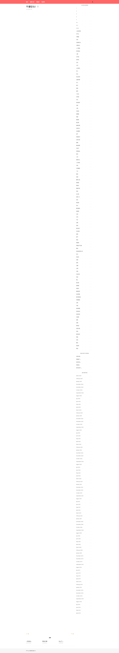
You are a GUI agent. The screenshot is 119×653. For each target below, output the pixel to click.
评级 (77, 305)
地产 (77, 134)
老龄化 (77, 288)
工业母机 (78, 162)
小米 (77, 156)
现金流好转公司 (79, 251)
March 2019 (78, 581)
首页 (27, 1)
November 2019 (79, 558)
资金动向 (78, 311)
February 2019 (79, 584)
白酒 (77, 268)
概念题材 (78, 208)
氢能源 (77, 211)
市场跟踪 (78, 168)
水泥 (77, 214)
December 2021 (79, 487)
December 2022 (79, 453)
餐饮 (77, 342)
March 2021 (78, 513)
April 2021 (78, 510)
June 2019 (78, 573)
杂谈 (77, 199)
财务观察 (78, 308)
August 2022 (79, 464)
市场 (77, 165)
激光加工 (78, 228)
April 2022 (78, 475)
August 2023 (79, 430)
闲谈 (77, 331)
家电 (77, 154)
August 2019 (79, 567)
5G (76, 22)
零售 (77, 337)
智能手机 (78, 188)
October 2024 (79, 390)
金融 (77, 322)
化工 (77, 82)
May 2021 (78, 507)
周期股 (77, 114)
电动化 (77, 257)
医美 (77, 88)
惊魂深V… (78, 365)
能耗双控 (78, 291)
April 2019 (78, 578)
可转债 (77, 111)
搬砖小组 (32, 1)
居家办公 (78, 159)
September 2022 (80, 461)
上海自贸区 (78, 31)
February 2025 (79, 378)
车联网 (77, 317)
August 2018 (79, 601)
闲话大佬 (78, 328)
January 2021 (79, 518)
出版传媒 (78, 79)
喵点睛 (43, 1)
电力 (77, 254)
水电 (77, 217)
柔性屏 (77, 202)
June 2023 (78, 435)
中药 (77, 39)
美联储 (77, 285)
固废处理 (78, 125)
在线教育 (78, 131)
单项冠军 (78, 102)
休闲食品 (78, 51)
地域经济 (78, 136)
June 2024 (78, 401)
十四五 (77, 94)
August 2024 (79, 395)
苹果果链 (78, 299)
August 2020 (79, 533)
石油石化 (78, 274)
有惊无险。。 (78, 362)
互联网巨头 (78, 42)
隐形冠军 (78, 334)
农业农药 (78, 76)
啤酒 (77, 116)
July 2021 (78, 501)
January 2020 (79, 553)
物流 (77, 239)
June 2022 (78, 470)
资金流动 (78, 314)
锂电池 (77, 325)
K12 (77, 25)
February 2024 (79, 412)
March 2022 (78, 478)
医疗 (77, 85)
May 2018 (78, 610)
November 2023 (79, 421)
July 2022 (78, 467)
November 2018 (79, 593)
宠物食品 (78, 151)
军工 (77, 71)
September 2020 (80, 530)
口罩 (77, 108)
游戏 (77, 225)
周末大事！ (45, 641)
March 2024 (78, 410)
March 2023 (78, 444)
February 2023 (79, 447)
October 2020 (79, 527)
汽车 (77, 219)
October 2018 (79, 595)
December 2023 (79, 418)
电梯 (77, 259)
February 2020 (79, 550)
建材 (77, 174)
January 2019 (79, 587)
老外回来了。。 (79, 367)
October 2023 (79, 424)
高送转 (77, 345)
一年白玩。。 (29, 641)
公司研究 (78, 68)
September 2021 (80, 495)
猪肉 (77, 248)
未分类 (77, 194)
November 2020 (79, 524)
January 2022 (79, 484)
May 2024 (78, 404)
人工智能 (78, 48)
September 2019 (80, 564)
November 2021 (79, 490)
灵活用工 (78, 231)
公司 (77, 65)
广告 (77, 171)
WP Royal (28, 650)
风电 (77, 339)
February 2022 (79, 481)
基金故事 (78, 145)
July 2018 (78, 604)
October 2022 (79, 458)
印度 (77, 105)
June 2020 (78, 538)
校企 (77, 205)
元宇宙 (77, 56)
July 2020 (78, 535)
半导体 (77, 96)
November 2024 (79, 387)
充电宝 (77, 59)
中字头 (77, 34)
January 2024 (79, 415)
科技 (77, 277)
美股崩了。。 (78, 359)
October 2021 (79, 493)
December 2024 (79, 384)
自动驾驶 (78, 294)
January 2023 (79, 450)
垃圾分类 (78, 139)
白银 (77, 271)
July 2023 (78, 432)
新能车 (77, 185)
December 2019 (79, 555)
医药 (77, 91)
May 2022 (78, 473)
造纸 (77, 319)
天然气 (77, 148)
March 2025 (78, 375)
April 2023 (78, 441)
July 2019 (78, 570)
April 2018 (78, 613)
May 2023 (78, 438)
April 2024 (78, 407)
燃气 (77, 237)
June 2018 (78, 607)
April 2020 (78, 544)
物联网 (77, 242)
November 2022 (79, 455)
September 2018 (80, 598)
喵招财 (37, 1)
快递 (77, 176)
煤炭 (77, 234)
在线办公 (78, 128)
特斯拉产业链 (79, 245)
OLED (77, 28)
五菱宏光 (78, 45)
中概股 (77, 36)
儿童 (77, 54)
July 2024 (78, 398)
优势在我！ (78, 356)
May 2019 (78, 575)
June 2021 (78, 504)
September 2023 (80, 427)
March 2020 (78, 547)
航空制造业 (78, 297)
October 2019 (79, 561)
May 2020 (78, 541)
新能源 (77, 182)
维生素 (77, 282)
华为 (77, 99)
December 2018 (79, 590)
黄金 (77, 348)
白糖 (77, 265)
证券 (77, 302)
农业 (77, 74)
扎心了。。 (61, 641)
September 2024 (80, 392)
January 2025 (79, 381)
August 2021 (79, 498)
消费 (77, 222)
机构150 (78, 197)
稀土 (77, 279)
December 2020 (79, 521)
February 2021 (79, 515)
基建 (77, 142)
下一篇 (72, 633)
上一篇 (27, 633)
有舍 (77, 191)
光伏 (77, 62)
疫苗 (77, 262)
